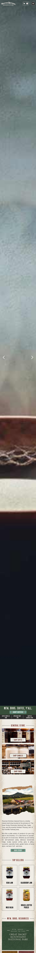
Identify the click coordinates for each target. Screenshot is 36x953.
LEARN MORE (18, 712)
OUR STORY (18, 850)
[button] (26, 3)
